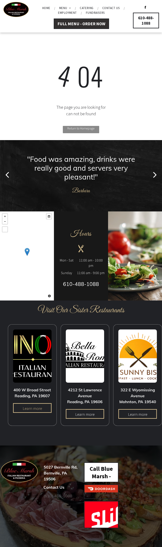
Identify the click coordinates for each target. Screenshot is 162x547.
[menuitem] (46, 8)
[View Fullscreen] (5, 229)
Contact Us (53, 487)
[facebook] (145, 8)
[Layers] (49, 216)
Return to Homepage (81, 128)
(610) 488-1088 (57, 495)
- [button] (5, 221)
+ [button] (5, 216)
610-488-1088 (81, 284)
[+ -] (27, 255)
